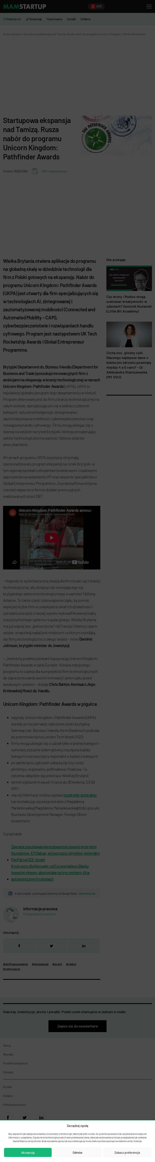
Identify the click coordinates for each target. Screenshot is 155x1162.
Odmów (77, 1152)
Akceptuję (28, 1152)
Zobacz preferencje (127, 1152)
